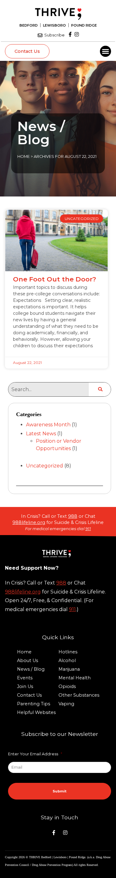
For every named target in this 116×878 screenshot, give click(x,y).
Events (24, 678)
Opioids (67, 686)
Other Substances (78, 695)
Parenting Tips (33, 704)
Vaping (66, 704)
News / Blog (31, 669)
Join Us (25, 686)
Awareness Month (48, 425)
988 (72, 516)
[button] (105, 51)
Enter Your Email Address (35, 754)
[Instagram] (76, 34)
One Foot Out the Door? (54, 279)
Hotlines (67, 652)
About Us (27, 660)
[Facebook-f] (70, 34)
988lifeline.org (28, 522)
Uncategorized (44, 466)
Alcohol (67, 660)
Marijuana (69, 669)
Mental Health (74, 678)
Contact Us (29, 695)
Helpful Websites (36, 712)
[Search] (100, 389)
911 (88, 528)
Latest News (41, 434)
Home (23, 156)
